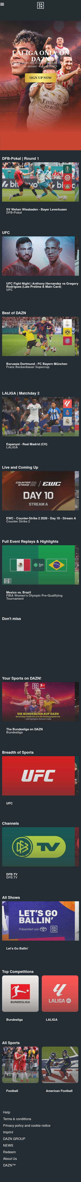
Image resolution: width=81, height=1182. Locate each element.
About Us (10, 1158)
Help (6, 1112)
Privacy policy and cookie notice (26, 1125)
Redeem (9, 1152)
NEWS (8, 1145)
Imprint (8, 1132)
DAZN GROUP (14, 1138)
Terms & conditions (17, 1118)
